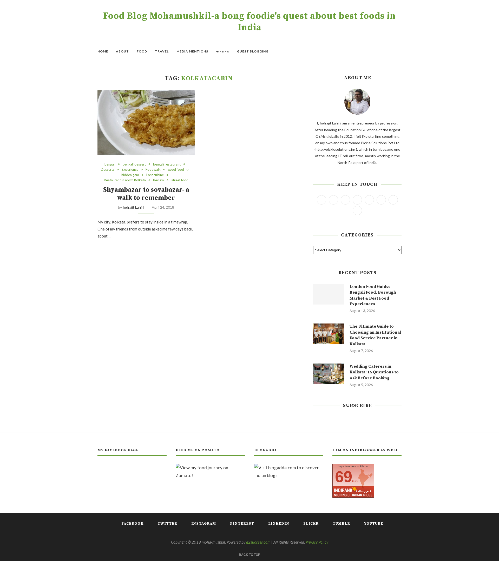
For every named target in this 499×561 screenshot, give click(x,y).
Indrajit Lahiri (133, 207)
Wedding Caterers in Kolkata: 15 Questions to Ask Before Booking (374, 372)
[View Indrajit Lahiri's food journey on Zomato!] (210, 467)
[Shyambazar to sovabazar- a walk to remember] (146, 122)
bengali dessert (134, 164)
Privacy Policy (317, 542)
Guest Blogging (252, 51)
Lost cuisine (155, 175)
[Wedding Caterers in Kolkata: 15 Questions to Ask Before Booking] (328, 374)
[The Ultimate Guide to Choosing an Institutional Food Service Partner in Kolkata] (328, 334)
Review (158, 180)
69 (343, 476)
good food (176, 169)
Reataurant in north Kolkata (125, 180)
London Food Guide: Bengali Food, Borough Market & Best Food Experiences (373, 295)
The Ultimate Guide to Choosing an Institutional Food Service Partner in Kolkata (375, 335)
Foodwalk (153, 169)
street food (179, 180)
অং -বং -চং (222, 51)
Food (142, 51)
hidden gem (130, 175)
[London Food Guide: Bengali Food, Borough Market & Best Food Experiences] (328, 294)
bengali (109, 164)
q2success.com (258, 542)
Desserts (107, 169)
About (122, 51)
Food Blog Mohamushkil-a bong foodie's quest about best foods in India (249, 21)
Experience (130, 169)
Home (102, 51)
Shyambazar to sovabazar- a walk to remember (146, 194)
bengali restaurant (167, 164)
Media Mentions (192, 51)
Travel (162, 51)
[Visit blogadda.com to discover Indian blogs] (288, 467)
